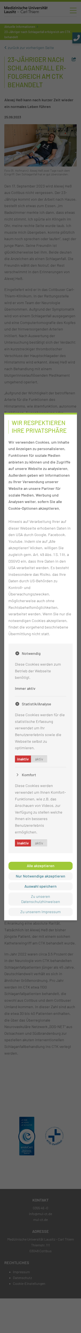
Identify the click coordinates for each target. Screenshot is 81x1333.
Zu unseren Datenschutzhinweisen (40, 899)
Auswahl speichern (40, 886)
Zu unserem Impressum (40, 911)
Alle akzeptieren (40, 865)
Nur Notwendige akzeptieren (40, 876)
